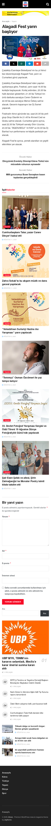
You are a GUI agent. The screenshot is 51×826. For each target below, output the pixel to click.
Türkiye (5, 780)
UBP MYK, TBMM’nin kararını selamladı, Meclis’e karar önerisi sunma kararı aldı (19, 663)
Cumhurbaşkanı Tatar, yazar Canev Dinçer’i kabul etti (21, 233)
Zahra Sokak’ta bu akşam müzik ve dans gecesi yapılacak (24, 282)
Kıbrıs (4, 776)
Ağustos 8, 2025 (9, 336)
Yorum (6, 516)
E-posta (6, 563)
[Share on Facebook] (5, 63)
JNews (10, 817)
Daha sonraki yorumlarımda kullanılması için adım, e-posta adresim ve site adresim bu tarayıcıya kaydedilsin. (25, 590)
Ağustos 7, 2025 (9, 488)
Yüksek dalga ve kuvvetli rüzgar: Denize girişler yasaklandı (30, 727)
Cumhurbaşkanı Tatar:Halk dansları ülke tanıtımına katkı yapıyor (26, 714)
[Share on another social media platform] (45, 63)
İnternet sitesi (8, 575)
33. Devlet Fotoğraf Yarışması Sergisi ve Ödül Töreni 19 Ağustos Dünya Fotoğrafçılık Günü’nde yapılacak (24, 429)
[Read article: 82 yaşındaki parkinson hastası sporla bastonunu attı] (7, 752)
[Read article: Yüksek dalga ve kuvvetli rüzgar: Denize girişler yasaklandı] (7, 729)
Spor (4, 793)
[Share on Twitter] (13, 63)
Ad (4, 550)
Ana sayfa (5, 21)
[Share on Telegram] (29, 63)
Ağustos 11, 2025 (10, 240)
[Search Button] (47, 4)
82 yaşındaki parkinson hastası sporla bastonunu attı (29, 751)
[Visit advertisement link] (25, 15)
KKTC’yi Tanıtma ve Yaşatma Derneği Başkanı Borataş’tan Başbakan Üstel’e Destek (29, 681)
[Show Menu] (3, 4)
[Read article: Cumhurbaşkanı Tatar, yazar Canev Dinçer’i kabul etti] (25, 212)
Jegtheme (8, 819)
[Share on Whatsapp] (21, 63)
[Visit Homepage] (25, 4)
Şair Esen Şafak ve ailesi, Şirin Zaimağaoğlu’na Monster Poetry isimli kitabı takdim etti (23, 481)
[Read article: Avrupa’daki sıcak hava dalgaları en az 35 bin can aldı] (7, 740)
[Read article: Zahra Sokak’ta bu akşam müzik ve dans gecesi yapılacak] (25, 261)
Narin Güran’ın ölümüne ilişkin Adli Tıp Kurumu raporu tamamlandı (29, 693)
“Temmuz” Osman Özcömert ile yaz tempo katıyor (22, 379)
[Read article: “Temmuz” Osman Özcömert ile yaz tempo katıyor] (25, 357)
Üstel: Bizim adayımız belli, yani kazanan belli (28, 703)
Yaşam (14, 21)
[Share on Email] (37, 63)
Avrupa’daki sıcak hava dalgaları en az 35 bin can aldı (31, 739)
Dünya (5, 789)
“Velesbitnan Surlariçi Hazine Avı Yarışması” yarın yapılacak (20, 330)
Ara (3, 608)
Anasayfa (6, 772)
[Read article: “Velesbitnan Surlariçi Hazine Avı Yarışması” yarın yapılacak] (25, 309)
